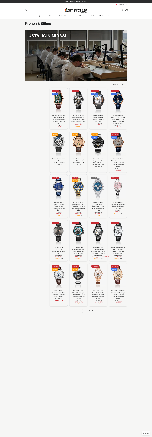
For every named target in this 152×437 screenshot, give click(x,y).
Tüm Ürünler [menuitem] (53, 16)
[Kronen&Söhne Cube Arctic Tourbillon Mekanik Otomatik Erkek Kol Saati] (118, 233)
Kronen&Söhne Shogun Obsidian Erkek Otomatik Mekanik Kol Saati (98, 162)
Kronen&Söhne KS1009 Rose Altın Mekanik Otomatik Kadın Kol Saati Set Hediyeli (98, 295)
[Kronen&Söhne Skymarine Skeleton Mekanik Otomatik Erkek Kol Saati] (78, 233)
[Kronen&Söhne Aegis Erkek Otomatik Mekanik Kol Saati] (78, 144)
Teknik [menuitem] (101, 16)
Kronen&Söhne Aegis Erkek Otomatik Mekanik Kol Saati (78, 161)
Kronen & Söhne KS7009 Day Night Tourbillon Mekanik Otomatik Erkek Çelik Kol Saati (78, 295)
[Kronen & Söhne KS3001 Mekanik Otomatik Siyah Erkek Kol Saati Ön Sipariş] (98, 233)
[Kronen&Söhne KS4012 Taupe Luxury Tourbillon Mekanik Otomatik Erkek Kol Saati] (118, 144)
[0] (125, 10)
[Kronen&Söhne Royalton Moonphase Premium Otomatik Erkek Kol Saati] (59, 276)
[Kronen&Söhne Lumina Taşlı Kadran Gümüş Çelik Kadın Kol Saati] (118, 187)
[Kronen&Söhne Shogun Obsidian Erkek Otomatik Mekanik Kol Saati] (98, 144)
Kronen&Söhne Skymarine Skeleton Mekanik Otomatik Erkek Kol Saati (78, 250)
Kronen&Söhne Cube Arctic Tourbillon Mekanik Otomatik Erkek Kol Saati (118, 250)
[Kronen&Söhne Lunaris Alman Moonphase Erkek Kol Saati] (59, 233)
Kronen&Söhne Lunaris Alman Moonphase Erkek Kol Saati (59, 250)
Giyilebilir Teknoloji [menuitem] (65, 16)
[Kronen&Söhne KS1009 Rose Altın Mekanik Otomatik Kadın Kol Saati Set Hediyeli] (98, 276)
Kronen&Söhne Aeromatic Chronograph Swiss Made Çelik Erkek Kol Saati (98, 206)
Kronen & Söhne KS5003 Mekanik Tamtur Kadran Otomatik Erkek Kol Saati (59, 206)
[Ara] (26, 10)
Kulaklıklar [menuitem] (91, 16)
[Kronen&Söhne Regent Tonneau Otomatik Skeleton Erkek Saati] (98, 101)
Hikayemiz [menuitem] (110, 16)
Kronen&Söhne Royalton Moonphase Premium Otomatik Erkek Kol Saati (58, 294)
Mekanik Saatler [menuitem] (80, 16)
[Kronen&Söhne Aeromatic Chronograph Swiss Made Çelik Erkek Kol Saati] (98, 187)
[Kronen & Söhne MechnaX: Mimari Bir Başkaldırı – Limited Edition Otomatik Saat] (78, 101)
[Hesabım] (122, 10)
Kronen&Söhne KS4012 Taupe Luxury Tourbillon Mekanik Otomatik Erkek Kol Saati (118, 163)
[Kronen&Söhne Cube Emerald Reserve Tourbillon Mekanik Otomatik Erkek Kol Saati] (59, 101)
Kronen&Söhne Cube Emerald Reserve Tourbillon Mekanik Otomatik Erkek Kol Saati (58, 119)
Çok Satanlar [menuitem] (43, 16)
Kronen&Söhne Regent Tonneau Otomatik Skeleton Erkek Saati (98, 118)
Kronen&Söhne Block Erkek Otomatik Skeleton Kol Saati (58, 161)
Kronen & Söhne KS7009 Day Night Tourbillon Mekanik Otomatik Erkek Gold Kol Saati (78, 206)
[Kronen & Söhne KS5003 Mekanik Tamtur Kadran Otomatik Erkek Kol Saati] (59, 187)
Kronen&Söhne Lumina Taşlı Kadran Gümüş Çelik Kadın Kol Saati (118, 205)
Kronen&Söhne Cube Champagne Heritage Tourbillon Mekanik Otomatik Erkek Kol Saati (118, 295)
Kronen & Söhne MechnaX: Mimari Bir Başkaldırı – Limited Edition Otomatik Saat (78, 118)
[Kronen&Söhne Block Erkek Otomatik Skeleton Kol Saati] (59, 144)
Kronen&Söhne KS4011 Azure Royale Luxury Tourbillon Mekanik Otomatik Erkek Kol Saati (118, 119)
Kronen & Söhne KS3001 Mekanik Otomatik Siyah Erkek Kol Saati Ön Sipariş (98, 250)
